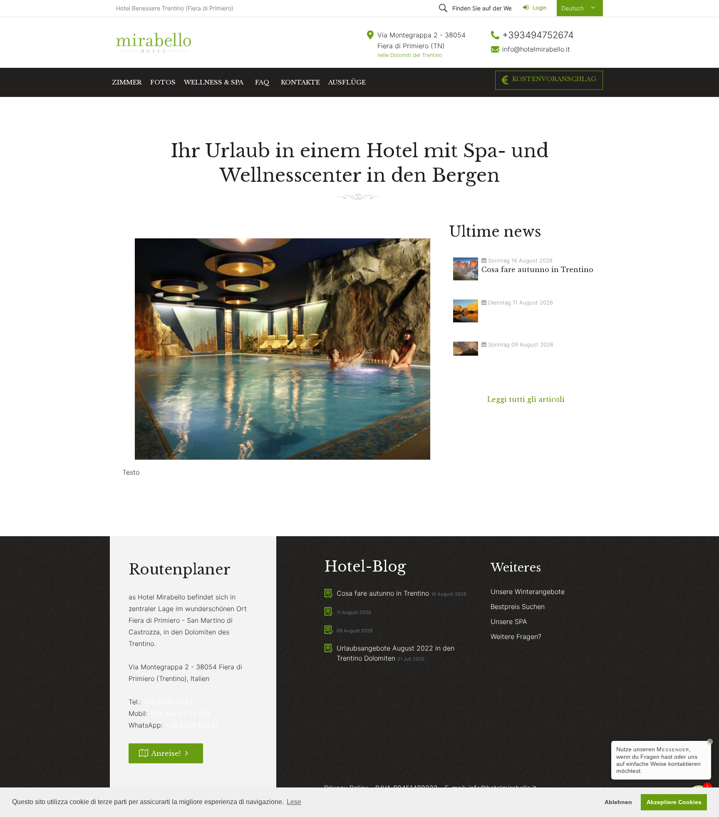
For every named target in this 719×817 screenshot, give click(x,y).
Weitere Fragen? (516, 636)
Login (538, 8)
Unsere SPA (509, 621)
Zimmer (127, 82)
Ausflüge (347, 82)
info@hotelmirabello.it (536, 49)
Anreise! (166, 753)
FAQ (262, 82)
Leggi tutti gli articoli (526, 399)
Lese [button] (294, 801)
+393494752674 (538, 35)
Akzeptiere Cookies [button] (674, 802)
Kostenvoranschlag (554, 79)
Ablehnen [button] (618, 802)
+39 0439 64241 (169, 702)
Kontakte (300, 82)
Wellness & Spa (213, 82)
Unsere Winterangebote (528, 591)
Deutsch (573, 8)
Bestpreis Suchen (518, 606)
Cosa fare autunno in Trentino (383, 593)
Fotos (163, 82)
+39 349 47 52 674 (180, 713)
